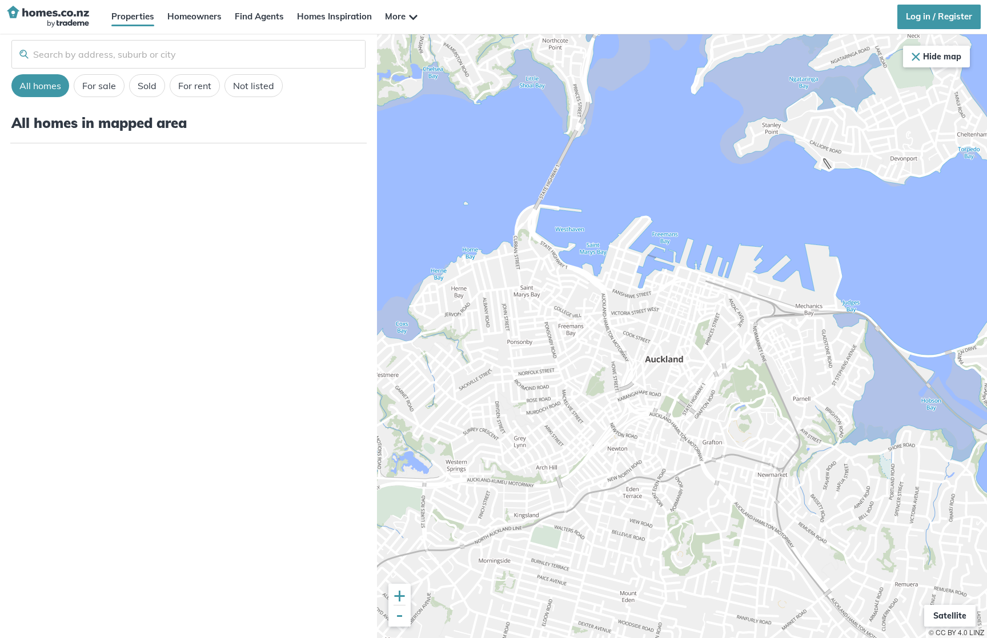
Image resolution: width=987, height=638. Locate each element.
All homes (40, 85)
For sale (99, 85)
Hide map (942, 56)
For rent (194, 85)
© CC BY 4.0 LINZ (956, 632)
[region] (682, 336)
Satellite (949, 616)
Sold (147, 85)
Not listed (253, 85)
